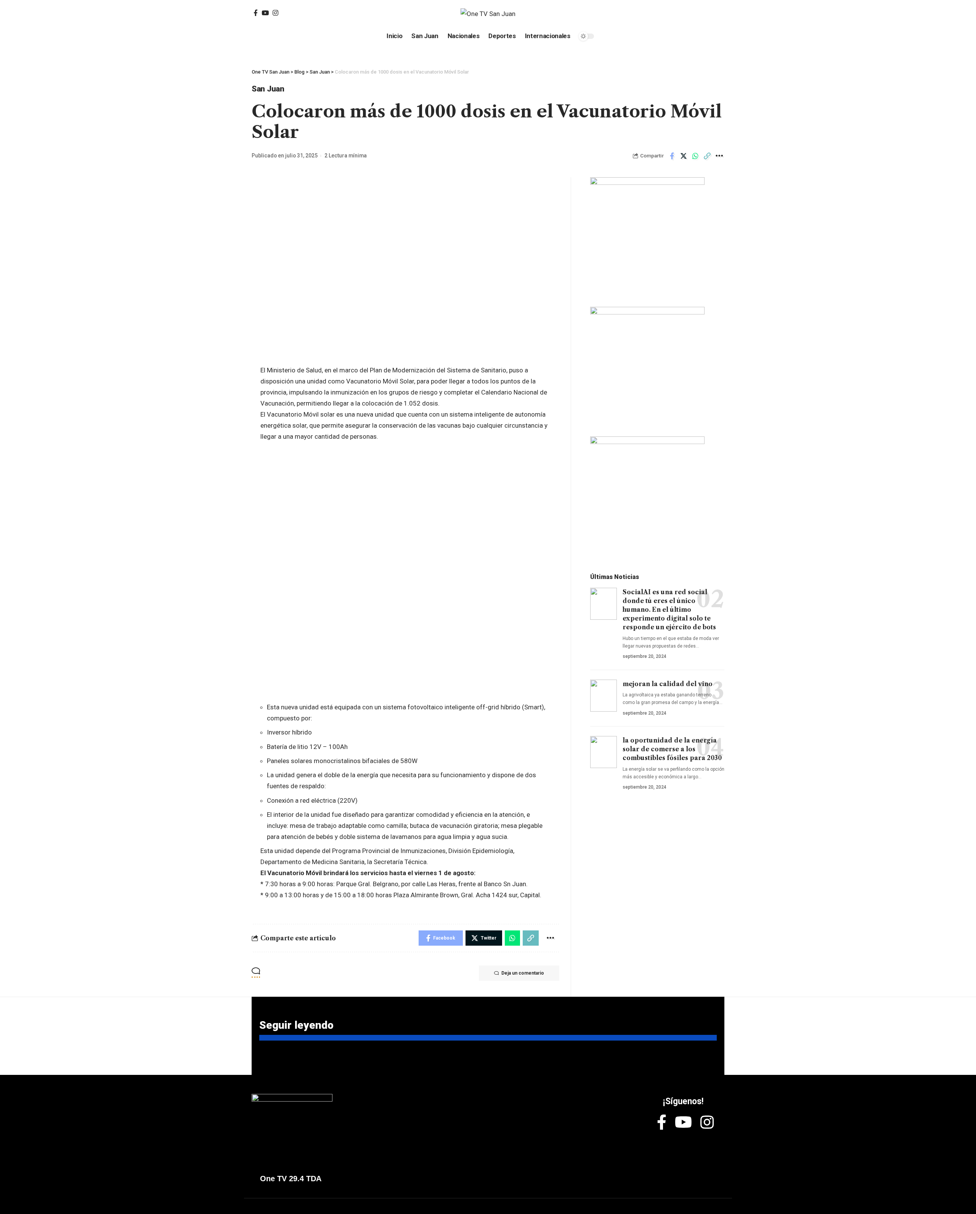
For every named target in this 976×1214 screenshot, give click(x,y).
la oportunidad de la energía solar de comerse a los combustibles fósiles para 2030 (672, 749)
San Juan (268, 88)
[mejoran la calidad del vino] (603, 696)
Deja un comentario (522, 973)
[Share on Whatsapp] (695, 156)
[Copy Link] (707, 156)
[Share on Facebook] (671, 156)
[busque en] (667, 13)
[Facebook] (256, 13)
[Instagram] (275, 13)
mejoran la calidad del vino (668, 684)
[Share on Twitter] (683, 156)
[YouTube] (265, 13)
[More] (719, 156)
